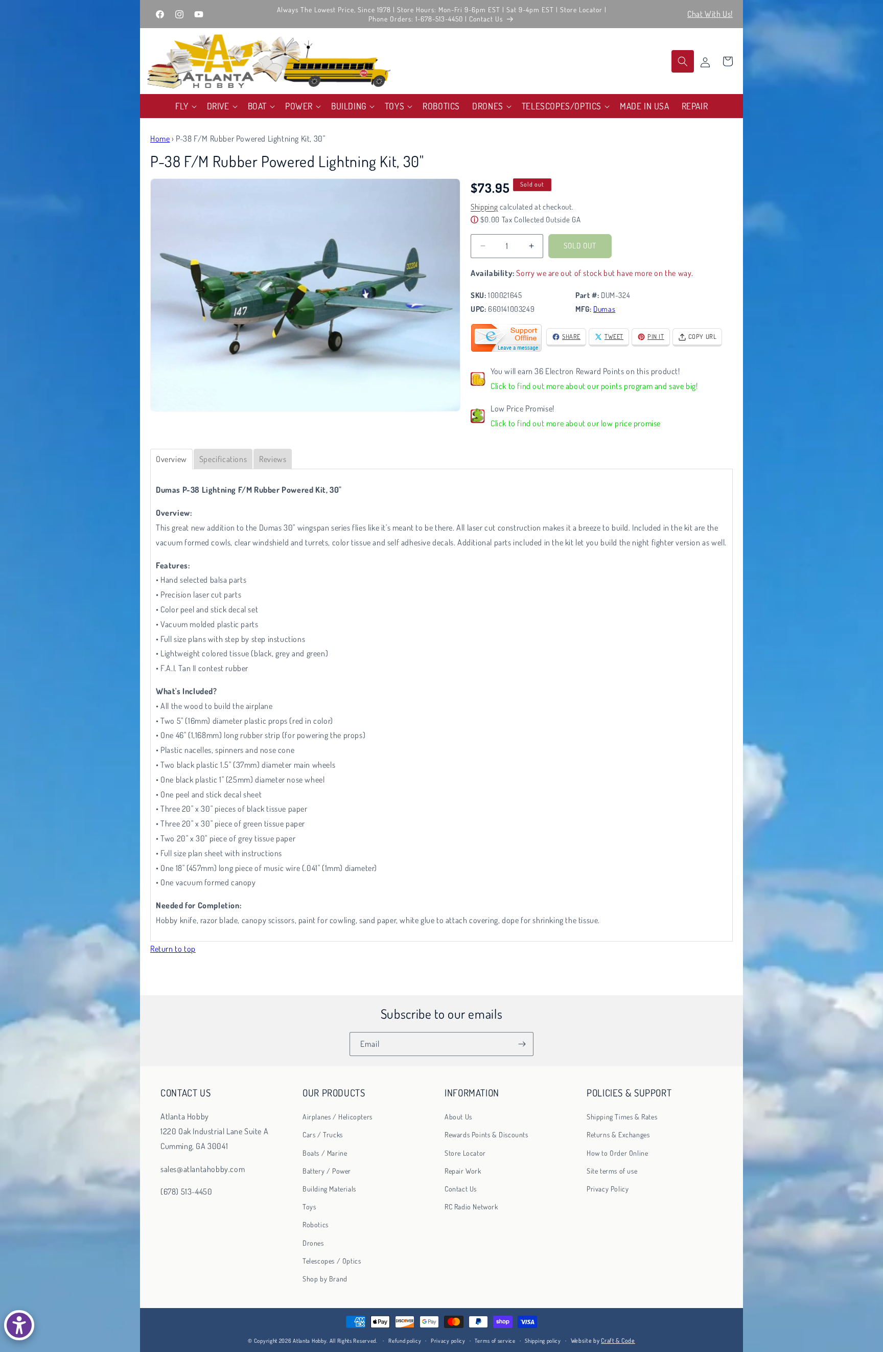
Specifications (223, 459)
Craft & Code (618, 1340)
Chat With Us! (710, 14)
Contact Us (461, 1188)
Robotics (316, 1224)
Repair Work (463, 1170)
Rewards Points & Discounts (486, 1134)
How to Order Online (617, 1153)
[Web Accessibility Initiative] (19, 1325)
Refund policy (404, 1340)
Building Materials (329, 1188)
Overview (171, 459)
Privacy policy (448, 1340)
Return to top (173, 949)
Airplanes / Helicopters (338, 1116)
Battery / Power (327, 1170)
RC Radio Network (471, 1206)
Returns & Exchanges (618, 1134)
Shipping (484, 207)
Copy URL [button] (702, 336)
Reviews (272, 459)
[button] (185, 106)
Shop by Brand (325, 1278)
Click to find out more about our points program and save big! (594, 386)
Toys (309, 1206)
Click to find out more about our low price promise (576, 423)
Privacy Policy (608, 1188)
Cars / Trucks (323, 1134)
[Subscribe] (521, 1044)
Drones (313, 1243)
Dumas (604, 309)
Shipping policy (543, 1340)
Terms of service (495, 1340)
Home (160, 138)
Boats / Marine (325, 1153)
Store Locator (465, 1153)
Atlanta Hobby (310, 1340)
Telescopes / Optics (332, 1260)
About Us (458, 1116)
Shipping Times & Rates (622, 1116)
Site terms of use (612, 1170)
